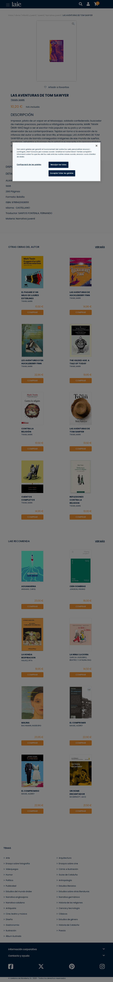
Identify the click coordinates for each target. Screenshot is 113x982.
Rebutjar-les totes (58, 165)
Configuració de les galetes (29, 165)
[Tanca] (96, 145)
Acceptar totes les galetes (62, 173)
